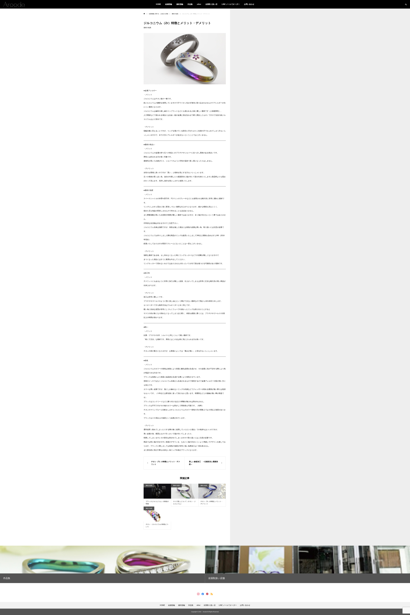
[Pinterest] (207, 594)
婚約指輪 (179, 4)
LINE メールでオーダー (231, 4)
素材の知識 (147, 27)
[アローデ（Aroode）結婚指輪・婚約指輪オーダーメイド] (14, 4)
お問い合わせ (249, 4)
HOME (158, 4)
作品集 (190, 4)
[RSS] (212, 594)
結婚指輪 (168, 4)
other (199, 4)
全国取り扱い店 (211, 4)
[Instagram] (198, 594)
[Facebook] (203, 594)
